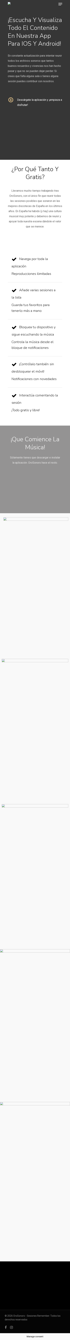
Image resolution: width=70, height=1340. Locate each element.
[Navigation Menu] (60, 4)
